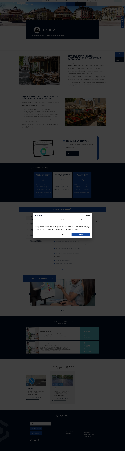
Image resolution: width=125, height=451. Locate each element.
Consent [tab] (43, 220)
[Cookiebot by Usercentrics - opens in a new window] (84, 216)
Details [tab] (62, 219)
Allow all (81, 234)
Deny (62, 234)
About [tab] (82, 219)
